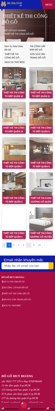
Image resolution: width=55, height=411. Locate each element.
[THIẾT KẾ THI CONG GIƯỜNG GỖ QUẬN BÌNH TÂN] (41, 184)
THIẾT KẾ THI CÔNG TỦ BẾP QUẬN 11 (41, 94)
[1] (11, 7)
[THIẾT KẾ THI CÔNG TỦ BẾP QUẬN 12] (14, 78)
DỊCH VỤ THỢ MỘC (15, 62)
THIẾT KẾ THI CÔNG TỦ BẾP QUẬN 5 (14, 200)
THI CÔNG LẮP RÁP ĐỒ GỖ (15, 288)
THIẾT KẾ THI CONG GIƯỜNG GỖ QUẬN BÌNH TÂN (41, 200)
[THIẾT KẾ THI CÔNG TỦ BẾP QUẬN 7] (14, 149)
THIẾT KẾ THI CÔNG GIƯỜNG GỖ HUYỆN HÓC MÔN (41, 235)
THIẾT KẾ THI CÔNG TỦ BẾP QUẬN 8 (41, 130)
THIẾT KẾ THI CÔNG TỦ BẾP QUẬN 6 (41, 165)
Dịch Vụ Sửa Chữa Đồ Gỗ (13, 282)
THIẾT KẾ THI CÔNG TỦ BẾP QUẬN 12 (14, 94)
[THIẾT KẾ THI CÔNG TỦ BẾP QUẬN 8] (41, 114)
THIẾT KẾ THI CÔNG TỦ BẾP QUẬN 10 (14, 130)
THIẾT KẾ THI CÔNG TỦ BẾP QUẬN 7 (14, 165)
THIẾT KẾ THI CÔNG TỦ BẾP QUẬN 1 (14, 235)
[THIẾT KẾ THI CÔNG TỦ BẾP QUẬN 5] (14, 184)
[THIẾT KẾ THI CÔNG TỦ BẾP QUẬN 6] (41, 149)
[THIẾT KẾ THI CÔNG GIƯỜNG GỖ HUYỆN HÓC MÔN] (41, 219)
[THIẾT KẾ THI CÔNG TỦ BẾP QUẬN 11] (41, 78)
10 (39, 245)
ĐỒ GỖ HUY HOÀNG (12, 277)
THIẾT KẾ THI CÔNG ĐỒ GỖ (15, 294)
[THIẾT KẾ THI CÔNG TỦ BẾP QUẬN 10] (14, 114)
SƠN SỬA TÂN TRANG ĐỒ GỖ (16, 299)
